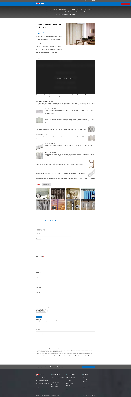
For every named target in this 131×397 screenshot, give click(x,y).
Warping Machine (64, 355)
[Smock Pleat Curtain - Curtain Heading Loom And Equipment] (73, 193)
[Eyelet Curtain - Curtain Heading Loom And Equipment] (73, 204)
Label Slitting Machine (87, 355)
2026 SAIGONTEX (69, 383)
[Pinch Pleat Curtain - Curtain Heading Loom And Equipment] (58, 193)
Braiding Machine (59, 355)
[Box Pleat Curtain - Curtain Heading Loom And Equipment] (88, 193)
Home (47, 3)
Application (65, 3)
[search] (82, 0)
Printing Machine (54, 355)
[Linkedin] (38, 387)
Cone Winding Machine (80, 355)
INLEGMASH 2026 (69, 388)
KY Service (77, 3)
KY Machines (58, 3)
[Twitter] (37, 387)
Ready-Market (93, 395)
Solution (71, 3)
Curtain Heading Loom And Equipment (69, 14)
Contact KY (83, 3)
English (94, 0)
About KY (52, 3)
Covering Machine (69, 355)
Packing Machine (74, 355)
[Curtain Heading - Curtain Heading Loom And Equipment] (88, 204)
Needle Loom (49, 355)
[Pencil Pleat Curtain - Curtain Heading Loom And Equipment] (43, 204)
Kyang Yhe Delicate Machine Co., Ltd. (47, 395)
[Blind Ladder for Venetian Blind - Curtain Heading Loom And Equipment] (58, 204)
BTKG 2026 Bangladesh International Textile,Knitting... (72, 378)
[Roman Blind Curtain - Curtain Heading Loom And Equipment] (43, 193)
